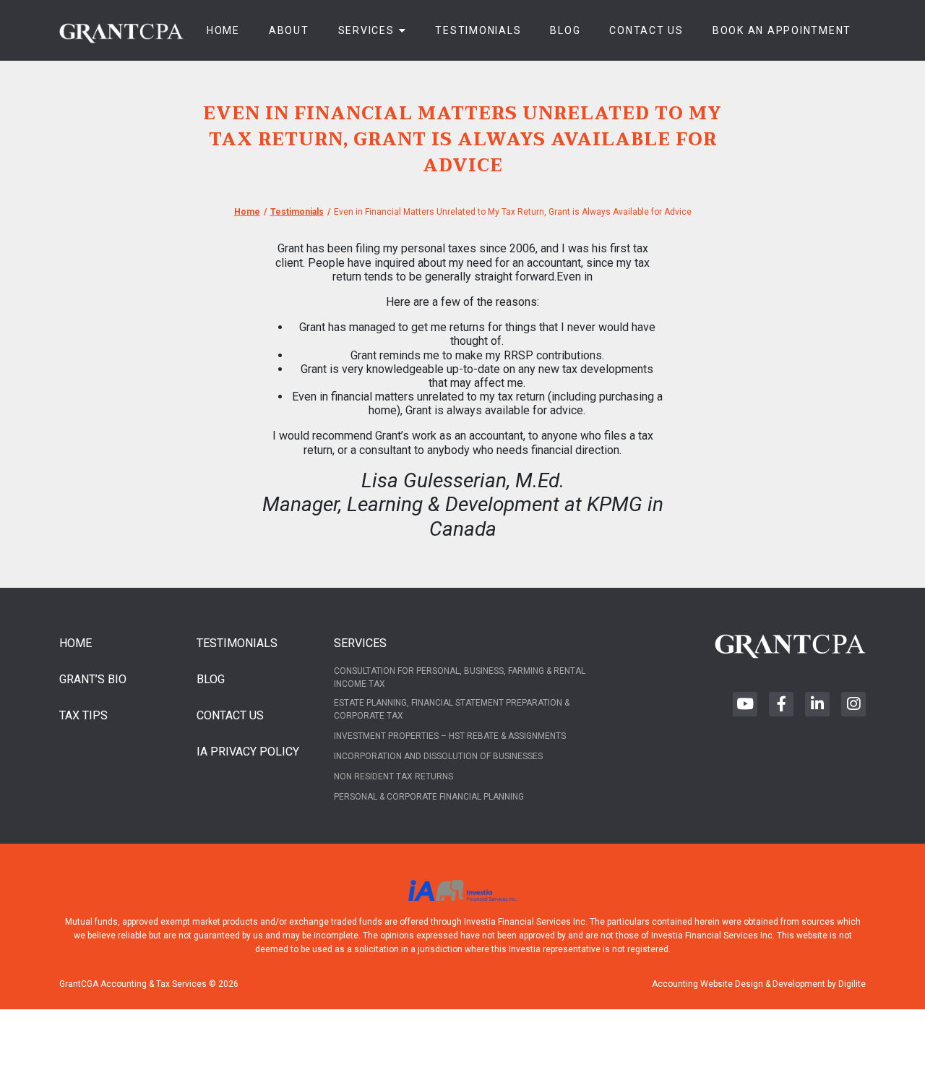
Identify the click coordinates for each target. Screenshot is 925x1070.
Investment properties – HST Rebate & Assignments (450, 736)
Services (366, 30)
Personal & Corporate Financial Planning (429, 797)
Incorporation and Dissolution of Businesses (438, 756)
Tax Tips (83, 715)
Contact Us (646, 30)
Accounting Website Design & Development (738, 984)
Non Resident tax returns (393, 776)
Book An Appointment (782, 30)
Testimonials (478, 30)
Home (223, 30)
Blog (565, 30)
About (289, 30)
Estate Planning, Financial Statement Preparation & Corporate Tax (451, 709)
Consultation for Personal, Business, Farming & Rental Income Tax (459, 677)
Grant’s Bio (92, 679)
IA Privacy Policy (248, 751)
